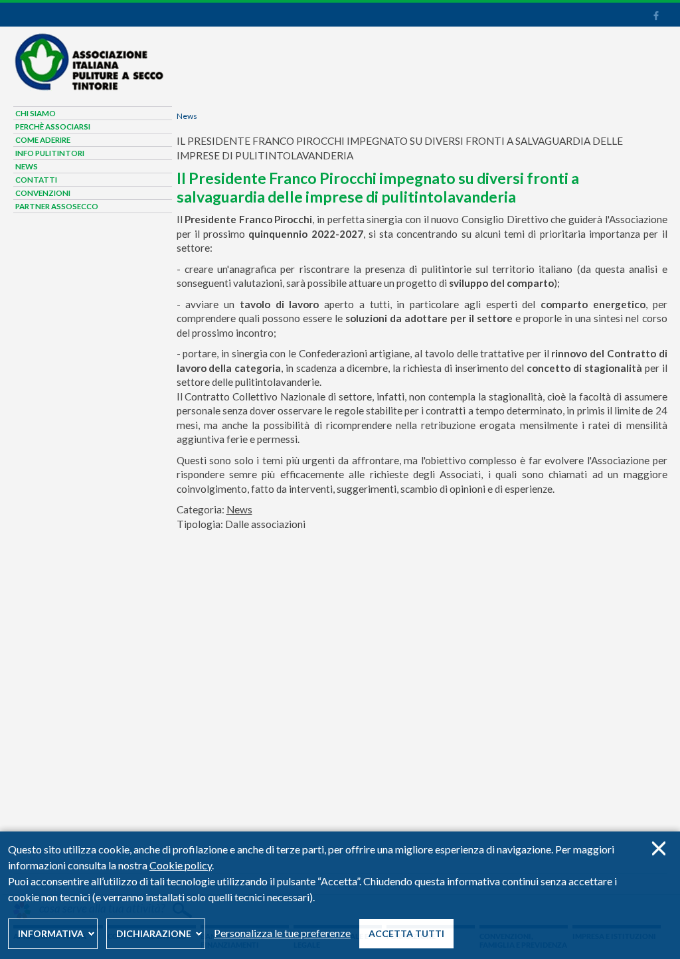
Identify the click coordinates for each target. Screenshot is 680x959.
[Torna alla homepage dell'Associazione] (88, 87)
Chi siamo (35, 113)
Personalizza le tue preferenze (282, 932)
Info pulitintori (49, 153)
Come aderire (42, 139)
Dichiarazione (153, 933)
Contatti (36, 179)
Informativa (51, 933)
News (187, 116)
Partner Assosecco (56, 206)
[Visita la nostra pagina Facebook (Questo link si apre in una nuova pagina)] (656, 17)
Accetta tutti (406, 933)
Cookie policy (180, 865)
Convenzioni (42, 193)
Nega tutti (658, 848)
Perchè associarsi (52, 126)
